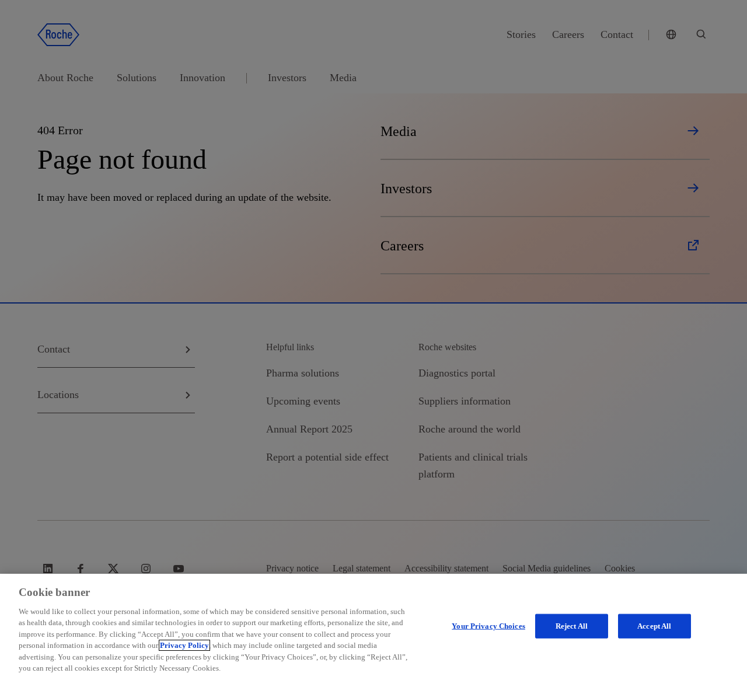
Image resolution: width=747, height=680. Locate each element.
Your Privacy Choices (488, 626)
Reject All (572, 626)
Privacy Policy (184, 645)
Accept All (654, 626)
